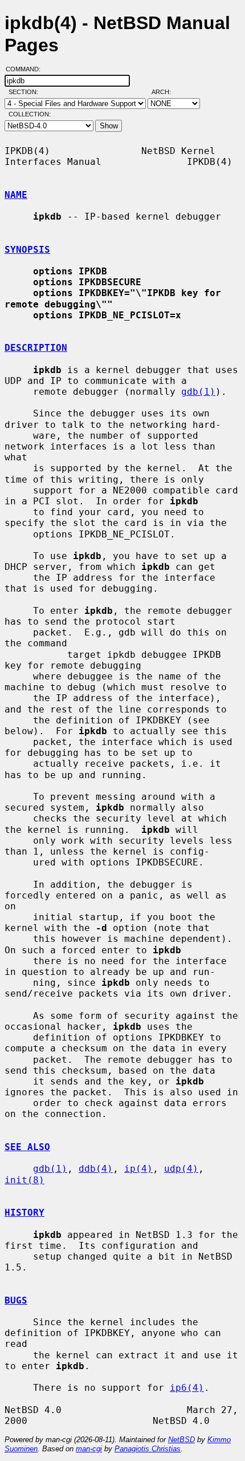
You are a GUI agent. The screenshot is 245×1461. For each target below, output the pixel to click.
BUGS (16, 1300)
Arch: (166, 91)
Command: (26, 69)
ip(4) (138, 1168)
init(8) (24, 1180)
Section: (26, 91)
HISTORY (24, 1212)
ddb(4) (96, 1168)
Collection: (30, 114)
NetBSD (181, 1439)
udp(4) (181, 1168)
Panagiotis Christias (148, 1448)
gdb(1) (198, 391)
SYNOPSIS (27, 249)
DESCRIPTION (36, 347)
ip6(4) (187, 1387)
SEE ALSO (27, 1147)
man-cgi (89, 1448)
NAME (16, 194)
